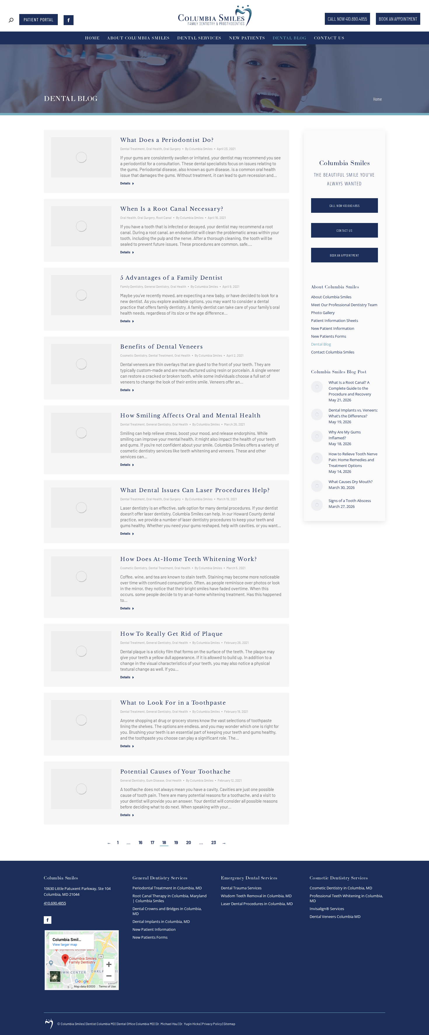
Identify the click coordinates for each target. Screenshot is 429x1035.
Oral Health (154, 149)
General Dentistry (156, 286)
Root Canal (164, 217)
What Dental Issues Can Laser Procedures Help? (195, 490)
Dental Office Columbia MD (135, 1024)
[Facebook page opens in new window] (69, 20)
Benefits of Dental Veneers (161, 347)
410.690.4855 (55, 903)
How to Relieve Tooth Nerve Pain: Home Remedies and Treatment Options (353, 459)
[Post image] (317, 387)
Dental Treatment (132, 149)
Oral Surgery (172, 149)
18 (164, 842)
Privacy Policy (212, 1024)
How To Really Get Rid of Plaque (172, 634)
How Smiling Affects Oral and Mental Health (191, 415)
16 (140, 842)
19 (176, 842)
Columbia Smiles (72, 1024)
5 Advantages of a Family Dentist (171, 278)
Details (125, 183)
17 (152, 842)
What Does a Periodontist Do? (167, 140)
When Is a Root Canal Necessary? (172, 209)
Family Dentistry (131, 286)
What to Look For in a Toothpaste (173, 703)
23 (213, 842)
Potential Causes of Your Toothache (175, 772)
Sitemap (229, 1024)
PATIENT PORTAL (38, 19)
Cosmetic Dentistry (133, 355)
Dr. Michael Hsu (166, 1024)
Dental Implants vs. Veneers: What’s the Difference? (353, 413)
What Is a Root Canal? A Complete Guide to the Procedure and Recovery (350, 388)
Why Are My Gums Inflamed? (345, 434)
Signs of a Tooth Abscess (350, 500)
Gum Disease (155, 780)
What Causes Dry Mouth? (351, 481)
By (198, 149)
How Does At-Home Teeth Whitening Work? (188, 559)
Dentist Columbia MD (100, 1024)
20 (188, 842)
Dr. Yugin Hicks (189, 1024)
